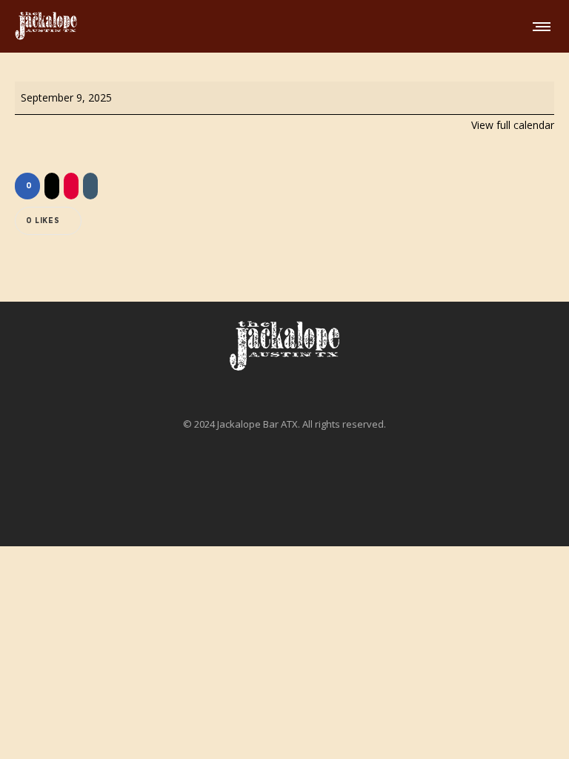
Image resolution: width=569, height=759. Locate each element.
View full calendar (512, 125)
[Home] (284, 346)
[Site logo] (46, 26)
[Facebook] (279, 501)
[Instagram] (289, 501)
